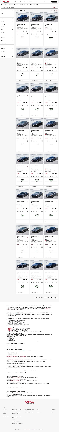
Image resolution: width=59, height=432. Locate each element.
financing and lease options (16, 377)
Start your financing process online (12, 356)
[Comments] (27, 34)
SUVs (7, 306)
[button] (28, 17)
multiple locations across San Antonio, (14, 359)
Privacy (33, 429)
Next (48, 297)
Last (51, 297)
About (35, 1)
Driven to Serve (53, 409)
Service (38, 409)
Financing (4, 413)
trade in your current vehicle (15, 380)
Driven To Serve (22, 1)
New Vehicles (5, 409)
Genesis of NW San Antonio (16, 412)
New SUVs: (10, 329)
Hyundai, (21, 313)
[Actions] (27, 25)
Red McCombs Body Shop (28, 410)
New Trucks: (10, 330)
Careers (37, 1)
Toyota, (19, 313)
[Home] (14, 1)
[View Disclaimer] (24, 34)
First (36, 297)
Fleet (3, 412)
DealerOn (27, 429)
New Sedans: (10, 328)
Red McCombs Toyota (15, 413)
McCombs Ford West (15, 410)
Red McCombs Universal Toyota (17, 416)
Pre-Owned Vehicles (6, 410)
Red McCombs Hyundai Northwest (17, 409)
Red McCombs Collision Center (29, 409)
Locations (40, 1)
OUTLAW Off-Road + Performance (29, 412)
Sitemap (31, 429)
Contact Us (43, 1)
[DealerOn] (17, 429)
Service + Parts (27, 1)
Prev (39, 297)
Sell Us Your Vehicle (6, 416)
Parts (38, 410)
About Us (52, 410)
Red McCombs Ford (15, 417)
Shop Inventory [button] (17, 1)
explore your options (23, 356)
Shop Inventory (54, 1)
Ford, (16, 313)
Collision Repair (31, 1)
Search (54, 7)
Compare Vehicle (20, 80)
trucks (49, 305)
